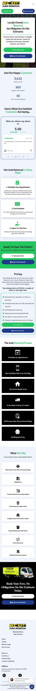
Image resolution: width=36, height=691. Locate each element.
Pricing (4, 642)
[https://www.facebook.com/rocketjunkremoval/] (25, 675)
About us (5, 653)
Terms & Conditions (8, 661)
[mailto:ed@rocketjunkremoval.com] (10, 675)
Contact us (5, 656)
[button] (33, 4)
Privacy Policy (6, 658)
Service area (6, 647)
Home (4, 639)
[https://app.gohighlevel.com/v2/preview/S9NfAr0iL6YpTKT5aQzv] (11, 4)
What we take (6, 644)
